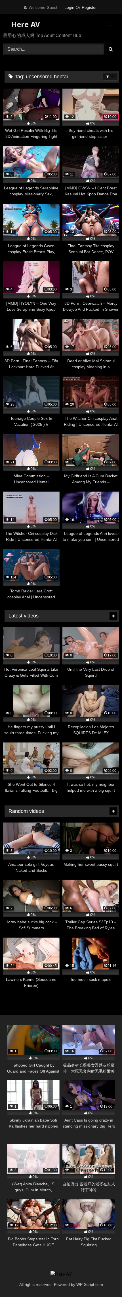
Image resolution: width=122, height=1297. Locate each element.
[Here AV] (61, 1274)
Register (89, 7)
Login (69, 7)
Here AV (24, 24)
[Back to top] (104, 1280)
